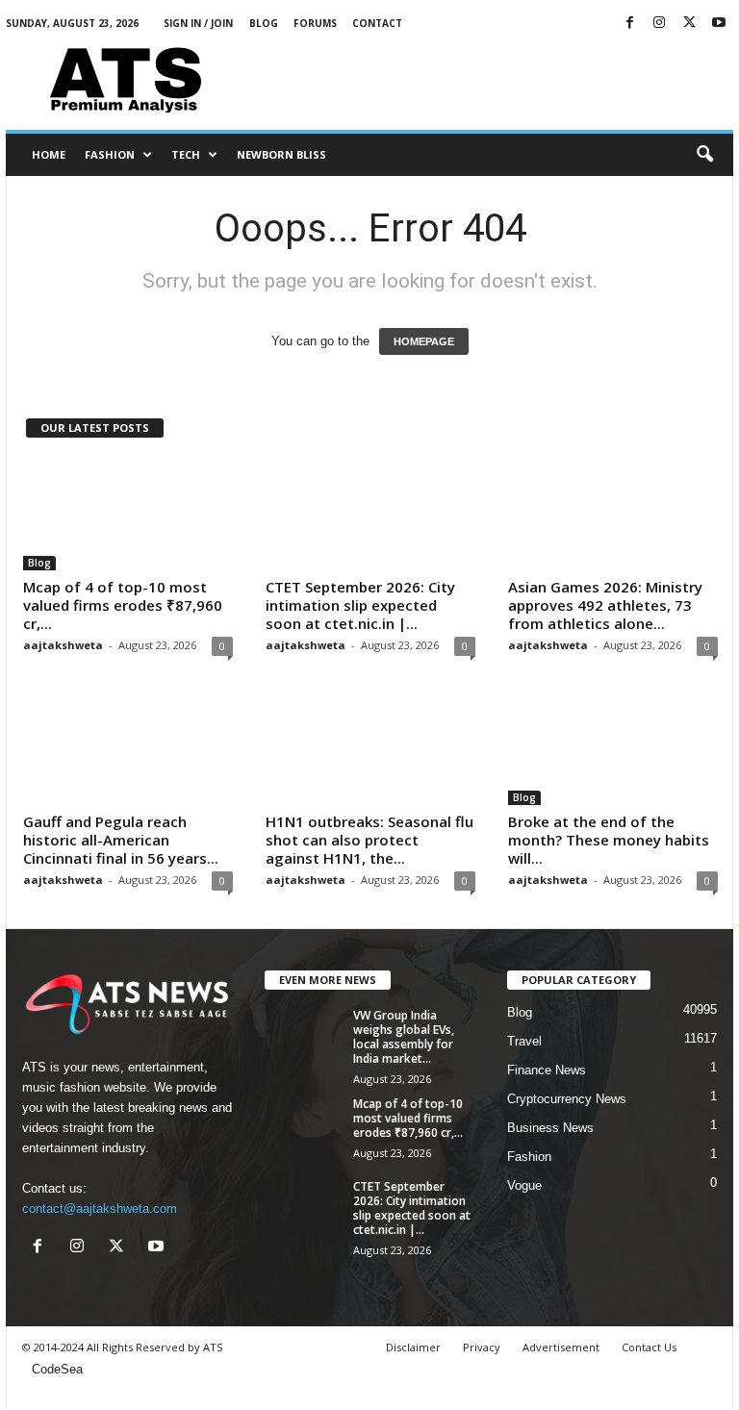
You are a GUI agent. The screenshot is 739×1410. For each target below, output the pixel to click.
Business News (550, 1127)
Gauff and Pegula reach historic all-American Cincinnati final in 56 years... (120, 840)
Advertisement (560, 1347)
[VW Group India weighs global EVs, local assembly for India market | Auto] (303, 1037)
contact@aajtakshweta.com (99, 1208)
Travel (524, 1041)
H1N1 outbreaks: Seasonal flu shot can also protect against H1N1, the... (369, 840)
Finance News (546, 1070)
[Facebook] (629, 24)
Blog (263, 23)
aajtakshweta (63, 645)
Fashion (110, 154)
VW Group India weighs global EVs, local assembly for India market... (403, 1037)
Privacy (481, 1347)
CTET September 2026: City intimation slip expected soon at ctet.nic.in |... (360, 605)
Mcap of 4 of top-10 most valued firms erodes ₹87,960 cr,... (122, 605)
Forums (315, 23)
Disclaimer (413, 1347)
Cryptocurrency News (566, 1099)
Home (48, 154)
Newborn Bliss (281, 154)
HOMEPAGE (424, 341)
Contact (377, 23)
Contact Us (649, 1347)
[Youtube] (718, 24)
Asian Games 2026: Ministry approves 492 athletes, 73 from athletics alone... (605, 605)
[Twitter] (689, 24)
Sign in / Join (198, 23)
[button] (704, 155)
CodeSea (57, 1369)
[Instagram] (659, 24)
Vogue (524, 1185)
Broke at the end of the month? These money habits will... (608, 840)
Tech (185, 154)
